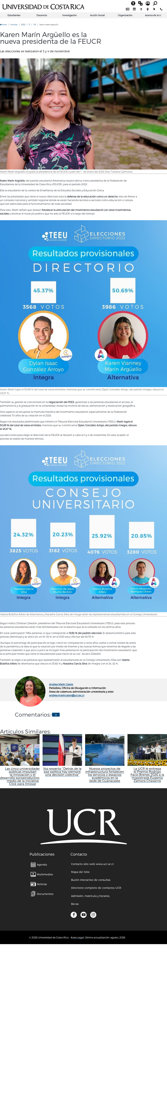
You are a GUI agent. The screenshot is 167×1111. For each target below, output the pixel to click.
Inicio (4, 24)
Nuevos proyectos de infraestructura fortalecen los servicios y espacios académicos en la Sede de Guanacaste (104, 774)
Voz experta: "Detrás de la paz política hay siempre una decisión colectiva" (62, 771)
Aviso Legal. (77, 937)
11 (29, 24)
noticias (13, 24)
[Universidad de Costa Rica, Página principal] (43, 6)
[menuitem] (127, 9)
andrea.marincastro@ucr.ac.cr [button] (66, 695)
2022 (23, 24)
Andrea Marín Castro (61, 684)
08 (35, 24)
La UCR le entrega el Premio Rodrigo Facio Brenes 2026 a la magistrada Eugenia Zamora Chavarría (147, 774)
